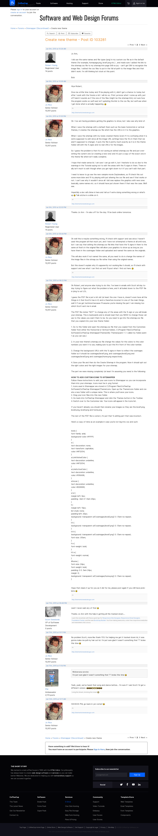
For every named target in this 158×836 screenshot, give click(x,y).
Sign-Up (137, 775)
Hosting (70, 3)
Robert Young (51, 65)
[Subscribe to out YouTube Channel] (133, 784)
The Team (13, 802)
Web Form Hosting (72, 815)
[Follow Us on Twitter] (121, 784)
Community (98, 797)
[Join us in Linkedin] (139, 784)
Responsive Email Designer (130, 618)
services (55, 773)
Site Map (111, 827)
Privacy (103, 827)
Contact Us (14, 815)
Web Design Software (65, 827)
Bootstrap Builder (100, 620)
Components (126, 815)
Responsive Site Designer (111, 618)
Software (54, 3)
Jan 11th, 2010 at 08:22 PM (56, 280)
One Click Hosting (72, 806)
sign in (20, 9)
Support (85, 3)
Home (13, 28)
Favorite (86, 33)
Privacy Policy (87, 831)
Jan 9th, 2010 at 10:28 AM (56, 49)
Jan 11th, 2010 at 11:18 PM (56, 666)
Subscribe (74, 33)
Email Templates (127, 806)
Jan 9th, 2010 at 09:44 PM (56, 234)
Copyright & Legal (92, 827)
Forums (21, 28)
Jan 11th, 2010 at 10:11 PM (56, 632)
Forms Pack (41, 806)
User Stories (97, 819)
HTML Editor (116, 3)
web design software (40, 773)
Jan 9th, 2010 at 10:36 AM (56, 81)
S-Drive (68, 802)
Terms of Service (100, 831)
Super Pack (41, 811)
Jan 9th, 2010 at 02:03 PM (56, 207)
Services (69, 797)
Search (51, 33)
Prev (132, 45)
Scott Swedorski (52, 619)
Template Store (127, 797)
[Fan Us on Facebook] (127, 784)
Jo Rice (48, 105)
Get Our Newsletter (17, 811)
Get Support (79, 827)
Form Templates (127, 811)
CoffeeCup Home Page (36, 827)
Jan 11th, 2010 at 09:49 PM (56, 603)
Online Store (51, 827)
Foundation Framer (78, 620)
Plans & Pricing (70, 819)
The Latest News (16, 806)
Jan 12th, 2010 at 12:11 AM (56, 699)
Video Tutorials (99, 806)
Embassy (96, 811)
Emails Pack (41, 802)
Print (62, 33)
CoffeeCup (14, 797)
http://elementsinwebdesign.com (83, 112)
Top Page (23, 827)
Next (143, 45)
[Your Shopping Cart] (128, 3)
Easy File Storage (72, 811)
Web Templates (127, 802)
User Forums (97, 815)
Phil (46, 689)
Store (101, 3)
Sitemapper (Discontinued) (37, 28)
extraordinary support (62, 776)
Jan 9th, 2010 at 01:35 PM (56, 116)
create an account (18, 12)
